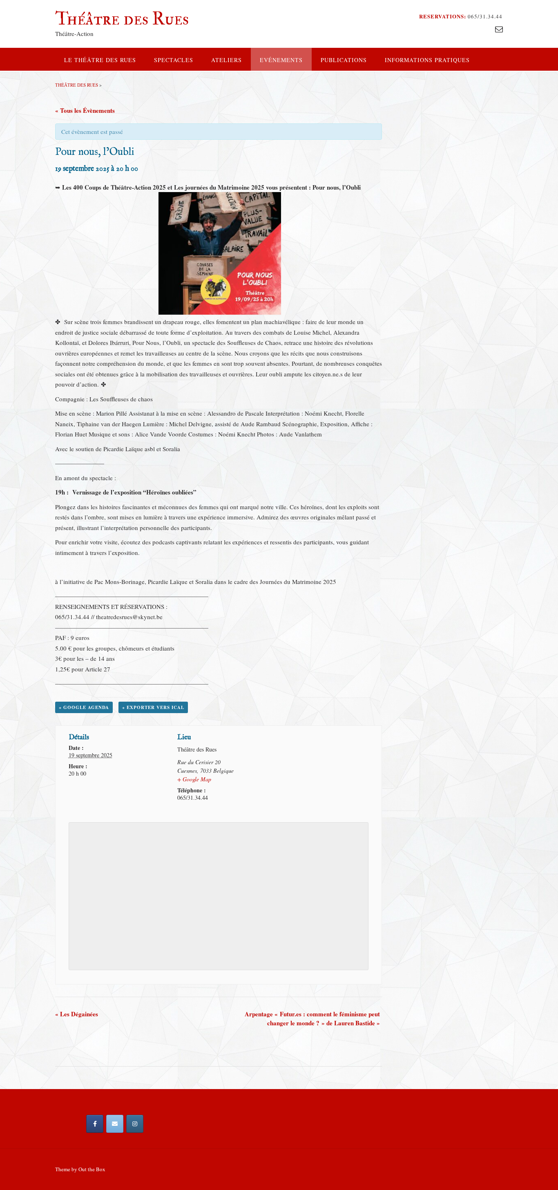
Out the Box (91, 1169)
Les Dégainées (76, 1013)
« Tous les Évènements (85, 110)
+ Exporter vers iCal (153, 707)
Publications (344, 60)
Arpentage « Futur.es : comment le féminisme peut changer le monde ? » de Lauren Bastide (312, 1018)
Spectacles (173, 60)
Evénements (281, 60)
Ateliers (226, 60)
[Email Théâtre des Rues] (114, 1124)
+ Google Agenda (84, 707)
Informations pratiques (427, 60)
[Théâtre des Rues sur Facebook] (94, 1124)
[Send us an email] (499, 29)
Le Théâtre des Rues (100, 60)
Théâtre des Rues (122, 19)
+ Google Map (194, 779)
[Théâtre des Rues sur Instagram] (134, 1124)
